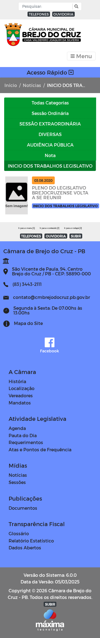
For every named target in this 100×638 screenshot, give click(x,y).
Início (10, 85)
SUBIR (76, 236)
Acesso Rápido (48, 72)
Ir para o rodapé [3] (73, 228)
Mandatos (20, 402)
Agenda (17, 428)
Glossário (19, 533)
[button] (75, 6)
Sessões (17, 482)
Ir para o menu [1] (26, 228)
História (17, 381)
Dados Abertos (25, 547)
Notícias (32, 85)
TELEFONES (39, 14)
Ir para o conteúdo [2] (49, 228)
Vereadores (21, 395)
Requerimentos (26, 442)
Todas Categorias (50, 102)
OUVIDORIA (63, 14)
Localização (21, 388)
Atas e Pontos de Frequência (40, 449)
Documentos (23, 508)
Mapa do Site (28, 323)
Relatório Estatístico (31, 540)
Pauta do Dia (23, 435)
